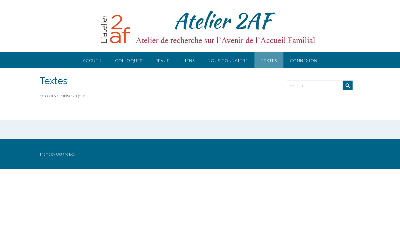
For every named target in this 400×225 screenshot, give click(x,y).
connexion (303, 60)
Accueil (92, 60)
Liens (188, 60)
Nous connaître (228, 60)
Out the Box (65, 154)
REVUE (162, 60)
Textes (269, 60)
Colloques (128, 60)
